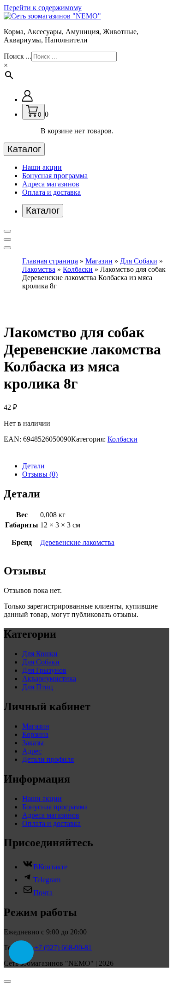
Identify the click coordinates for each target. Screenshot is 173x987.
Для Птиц (37, 687)
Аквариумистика (49, 678)
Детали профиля (48, 759)
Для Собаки (138, 261)
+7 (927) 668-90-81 (63, 947)
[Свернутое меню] (7, 231)
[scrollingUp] (7, 981)
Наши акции (42, 167)
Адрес (32, 751)
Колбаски (78, 269)
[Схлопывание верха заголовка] (7, 247)
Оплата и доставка (51, 192)
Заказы (33, 743)
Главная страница (50, 261)
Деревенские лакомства (77, 542)
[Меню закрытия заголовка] (7, 239)
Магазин (99, 261)
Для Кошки (40, 654)
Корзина (35, 734)
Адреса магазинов (50, 184)
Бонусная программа (55, 175)
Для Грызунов (44, 670)
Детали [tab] (33, 466)
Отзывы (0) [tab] (40, 474)
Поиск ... (17, 56)
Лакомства (38, 269)
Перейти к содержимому (43, 8)
